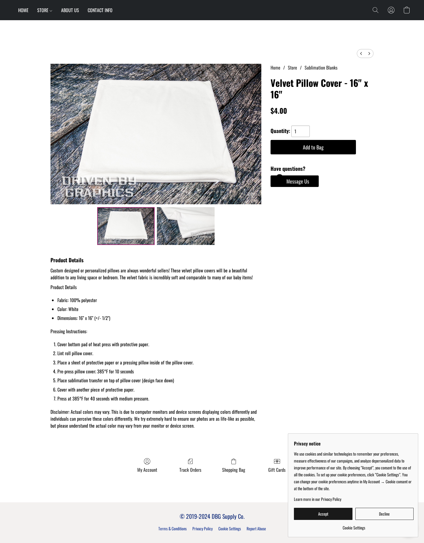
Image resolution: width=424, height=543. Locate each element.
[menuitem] (361, 53)
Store (292, 67)
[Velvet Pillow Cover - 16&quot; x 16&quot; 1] (186, 226)
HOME (23, 10)
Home (275, 67)
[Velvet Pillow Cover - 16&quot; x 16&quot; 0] (126, 226)
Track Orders (190, 469)
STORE (43, 10)
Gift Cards (277, 469)
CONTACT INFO (100, 10)
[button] (375, 10)
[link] (354, 525)
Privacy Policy (202, 528)
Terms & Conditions (172, 528)
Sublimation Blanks (321, 67)
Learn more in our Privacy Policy (317, 499)
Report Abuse (256, 528)
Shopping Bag (233, 469)
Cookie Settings (229, 528)
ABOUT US (70, 10)
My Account (147, 469)
